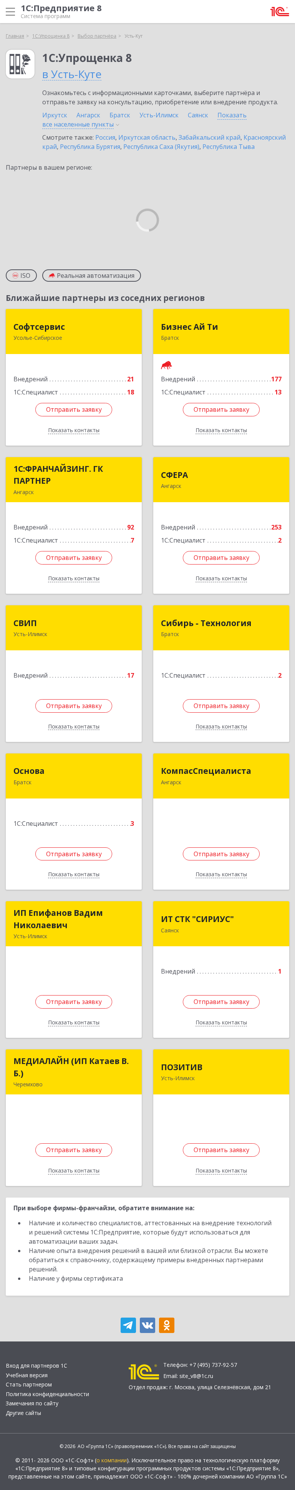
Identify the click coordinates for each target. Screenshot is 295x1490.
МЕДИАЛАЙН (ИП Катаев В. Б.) (71, 1067)
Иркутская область (147, 137)
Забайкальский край (209, 137)
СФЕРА (174, 474)
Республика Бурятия (90, 146)
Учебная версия (27, 1375)
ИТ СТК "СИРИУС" (197, 919)
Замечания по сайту (32, 1403)
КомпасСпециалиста (206, 770)
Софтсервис (39, 326)
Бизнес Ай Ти (189, 326)
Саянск (198, 115)
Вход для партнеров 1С (36, 1365)
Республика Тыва (228, 146)
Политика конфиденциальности (47, 1394)
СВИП (25, 623)
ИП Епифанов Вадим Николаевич (58, 918)
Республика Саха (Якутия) (161, 146)
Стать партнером (29, 1384)
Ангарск (88, 115)
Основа (29, 770)
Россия (105, 137)
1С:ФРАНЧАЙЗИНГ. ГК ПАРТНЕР (58, 474)
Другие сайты (23, 1413)
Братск (119, 115)
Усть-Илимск (159, 115)
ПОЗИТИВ (181, 1067)
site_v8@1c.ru (196, 1376)
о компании (111, 1460)
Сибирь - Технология (206, 623)
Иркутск (54, 115)
